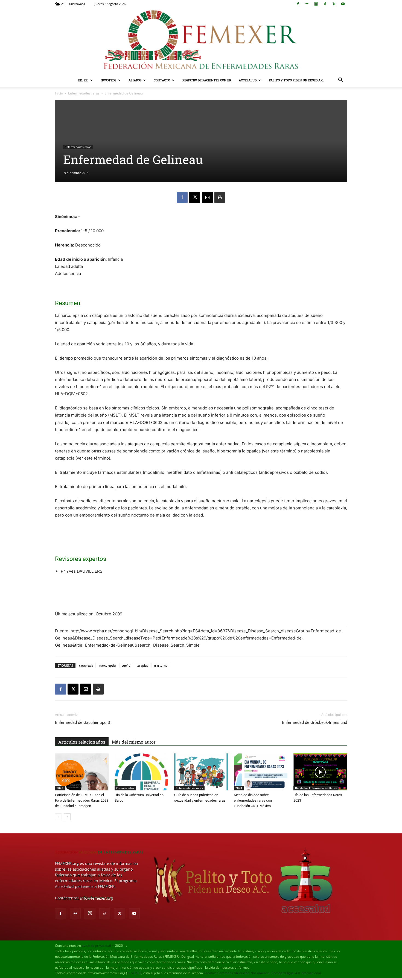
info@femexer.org (96, 897)
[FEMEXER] (201, 41)
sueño (126, 665)
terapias (142, 665)
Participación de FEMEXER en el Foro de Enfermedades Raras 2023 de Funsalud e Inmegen (81, 800)
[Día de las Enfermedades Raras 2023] (320, 771)
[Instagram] (316, 4)
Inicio (59, 93)
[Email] (207, 197)
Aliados (135, 80)
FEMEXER (134, 973)
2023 (60, 788)
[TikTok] (325, 4)
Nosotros (108, 80)
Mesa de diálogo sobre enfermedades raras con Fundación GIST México (253, 800)
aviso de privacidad (96, 945)
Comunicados (125, 788)
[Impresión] (219, 197)
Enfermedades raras (84, 93)
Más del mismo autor (134, 742)
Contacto (162, 80)
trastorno (161, 665)
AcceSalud (248, 80)
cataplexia (86, 665)
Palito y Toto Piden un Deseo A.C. (296, 80)
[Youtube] (343, 4)
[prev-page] (58, 816)
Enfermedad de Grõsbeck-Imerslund (314, 722)
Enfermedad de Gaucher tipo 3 (82, 722)
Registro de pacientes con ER (206, 80)
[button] (340, 80)
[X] (334, 4)
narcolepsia (107, 665)
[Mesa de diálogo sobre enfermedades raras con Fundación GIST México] (260, 771)
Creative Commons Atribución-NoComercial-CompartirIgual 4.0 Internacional (262, 973)
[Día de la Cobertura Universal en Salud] (141, 771)
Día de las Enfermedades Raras (316, 788)
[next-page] (67, 816)
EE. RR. (83, 80)
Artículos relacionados (81, 742)
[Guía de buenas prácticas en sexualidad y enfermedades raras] (201, 771)
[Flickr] (307, 4)
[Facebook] (298, 4)
